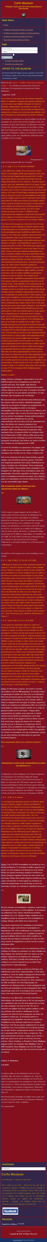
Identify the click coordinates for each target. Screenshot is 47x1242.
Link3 (28, 1231)
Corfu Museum (23, 3)
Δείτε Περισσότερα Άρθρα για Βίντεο (17, 40)
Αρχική (14, 83)
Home (6, 25)
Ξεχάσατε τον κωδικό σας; (14, 64)
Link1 (18, 1231)
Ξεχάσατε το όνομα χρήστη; (14, 61)
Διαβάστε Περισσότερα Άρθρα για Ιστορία (18, 30)
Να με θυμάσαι (6, 54)
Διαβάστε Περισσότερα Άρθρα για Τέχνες (18, 36)
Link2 (23, 1231)
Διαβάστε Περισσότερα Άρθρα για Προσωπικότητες (22, 33)
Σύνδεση (7, 57)
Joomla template (17, 1240)
